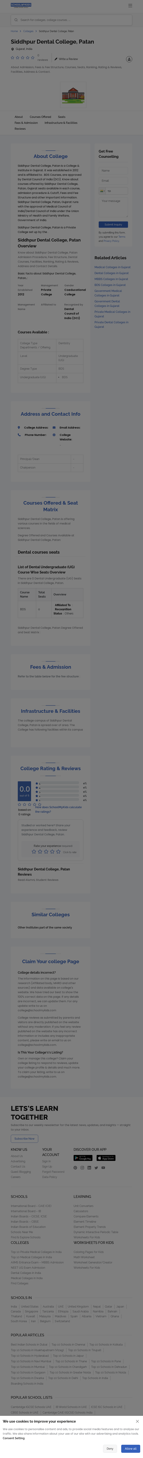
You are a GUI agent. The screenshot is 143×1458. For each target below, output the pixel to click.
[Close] (106, 692)
